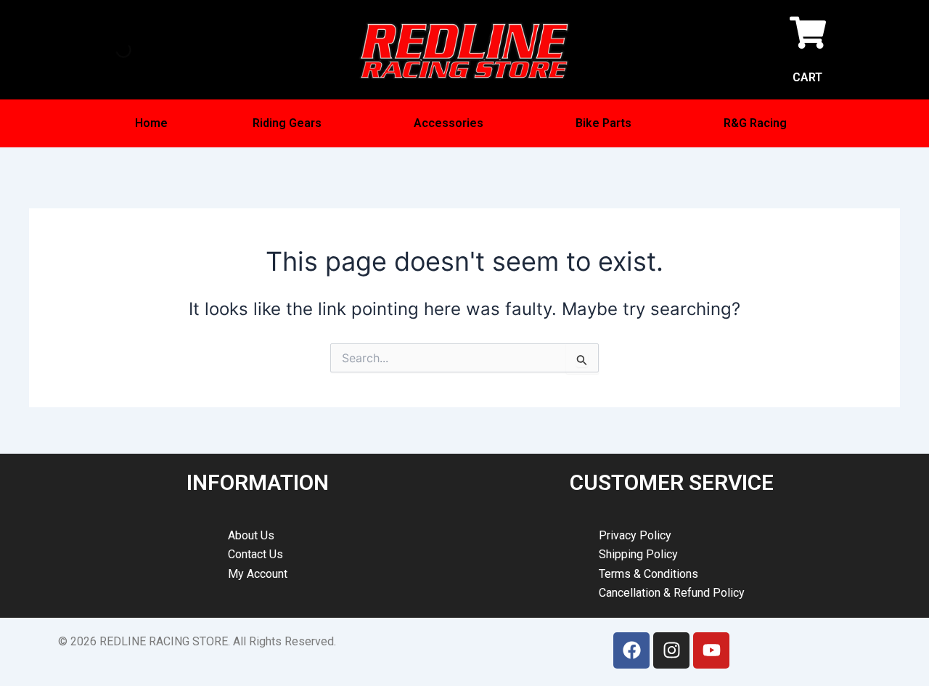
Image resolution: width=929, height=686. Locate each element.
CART (807, 77)
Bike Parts (603, 123)
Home (151, 123)
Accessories (448, 123)
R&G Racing (755, 123)
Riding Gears (287, 123)
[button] (291, 123)
